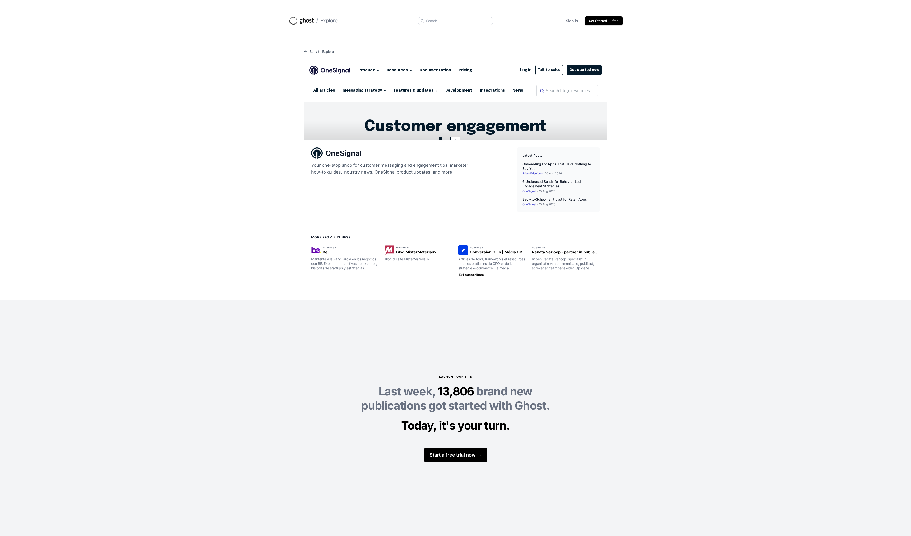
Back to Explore (321, 52)
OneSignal (343, 153)
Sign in (572, 20)
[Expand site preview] (455, 140)
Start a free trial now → (456, 455)
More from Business (330, 237)
